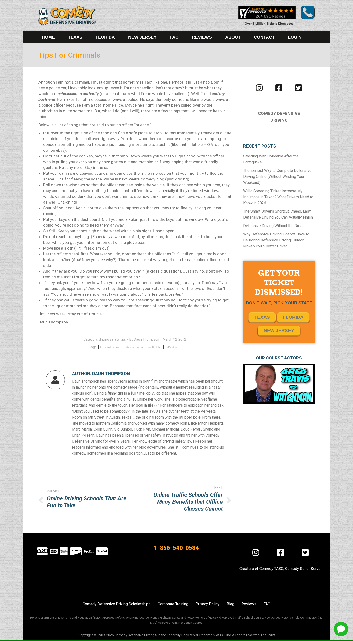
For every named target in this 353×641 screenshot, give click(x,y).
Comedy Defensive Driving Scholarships (117, 604)
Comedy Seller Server (303, 568)
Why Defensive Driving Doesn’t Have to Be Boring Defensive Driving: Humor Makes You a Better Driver (276, 240)
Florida (293, 317)
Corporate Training (173, 604)
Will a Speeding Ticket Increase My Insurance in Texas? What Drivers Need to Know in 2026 (278, 197)
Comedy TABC (271, 568)
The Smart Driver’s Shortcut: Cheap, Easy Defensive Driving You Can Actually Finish (278, 214)
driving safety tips (112, 339)
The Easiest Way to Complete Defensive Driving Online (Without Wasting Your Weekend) (277, 176)
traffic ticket (171, 347)
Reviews (249, 604)
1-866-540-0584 (176, 548)
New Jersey (279, 330)
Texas (262, 317)
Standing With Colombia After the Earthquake (271, 159)
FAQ (266, 604)
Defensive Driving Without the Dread (273, 225)
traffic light (154, 347)
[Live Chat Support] (341, 629)
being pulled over (110, 347)
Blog (230, 604)
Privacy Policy (207, 604)
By (144, 339)
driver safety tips (134, 347)
